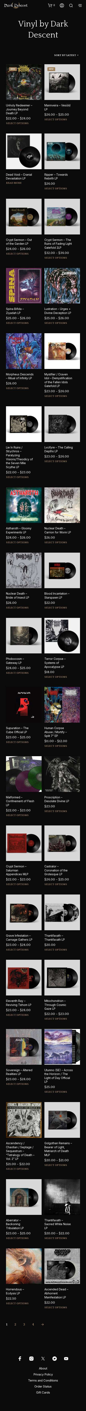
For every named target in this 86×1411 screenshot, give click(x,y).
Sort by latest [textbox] (65, 55)
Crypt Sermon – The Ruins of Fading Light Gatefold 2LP (58, 243)
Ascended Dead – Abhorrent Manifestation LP (56, 1293)
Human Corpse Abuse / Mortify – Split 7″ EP (55, 732)
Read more (14, 182)
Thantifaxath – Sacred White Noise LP (57, 1224)
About (43, 1368)
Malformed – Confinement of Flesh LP (20, 801)
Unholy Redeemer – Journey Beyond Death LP (19, 109)
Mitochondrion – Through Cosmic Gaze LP (55, 1004)
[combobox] (61, 55)
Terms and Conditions (43, 1380)
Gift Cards (43, 1392)
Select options (17, 123)
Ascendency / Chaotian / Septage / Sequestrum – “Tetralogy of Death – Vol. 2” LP (20, 1150)
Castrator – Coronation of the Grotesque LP (56, 870)
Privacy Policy (43, 1374)
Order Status (43, 1386)
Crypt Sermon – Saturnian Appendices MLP (17, 870)
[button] (51, 5)
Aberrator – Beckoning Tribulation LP (15, 1224)
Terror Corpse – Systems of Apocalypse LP (55, 662)
